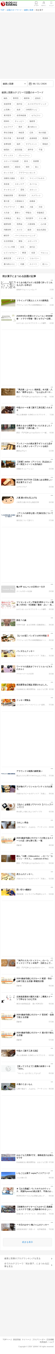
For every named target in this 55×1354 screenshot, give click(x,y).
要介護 (6, 201)
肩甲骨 (30, 150)
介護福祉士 (19, 201)
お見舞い (7, 110)
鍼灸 (5, 98)
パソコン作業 (9, 247)
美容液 (6, 184)
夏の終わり (32, 127)
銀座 (29, 230)
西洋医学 (22, 195)
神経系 (21, 133)
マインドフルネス (37, 178)
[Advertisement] (27, 47)
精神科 (6, 121)
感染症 (17, 167)
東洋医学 (7, 115)
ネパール (33, 184)
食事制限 (7, 144)
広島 (31, 133)
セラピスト (36, 115)
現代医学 (29, 218)
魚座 (18, 110)
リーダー (36, 5)
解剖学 (6, 235)
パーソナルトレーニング (25, 235)
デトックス (8, 155)
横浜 (22, 207)
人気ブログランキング (9, 4)
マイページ (26, 1339)
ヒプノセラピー (10, 253)
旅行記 (32, 247)
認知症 (38, 98)
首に (37, 167)
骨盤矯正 (40, 213)
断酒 (24, 253)
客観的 (45, 144)
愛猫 (20, 241)
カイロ (19, 230)
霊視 (22, 190)
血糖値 (32, 201)
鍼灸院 (6, 167)
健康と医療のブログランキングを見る (22, 1258)
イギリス (20, 258)
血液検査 (33, 138)
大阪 (31, 207)
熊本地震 (20, 138)
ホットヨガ (8, 173)
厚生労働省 (8, 133)
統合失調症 (41, 230)
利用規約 (43, 1342)
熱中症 (19, 104)
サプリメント (31, 144)
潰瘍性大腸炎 (9, 178)
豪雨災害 (7, 258)
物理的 (6, 150)
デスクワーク (9, 207)
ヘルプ (51, 1342)
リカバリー (34, 258)
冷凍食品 (7, 218)
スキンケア (19, 184)
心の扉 (43, 224)
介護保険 (31, 224)
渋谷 (40, 207)
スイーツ (33, 264)
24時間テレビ (31, 110)
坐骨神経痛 (21, 115)
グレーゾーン (24, 155)
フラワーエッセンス (27, 173)
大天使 (6, 213)
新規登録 (17, 1339)
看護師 (45, 138)
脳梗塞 (32, 121)
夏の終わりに (9, 264)
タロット (33, 190)
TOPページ (7, 1339)
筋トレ (45, 264)
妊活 (22, 247)
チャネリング (9, 190)
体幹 (28, 167)
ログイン (43, 5)
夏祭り (17, 213)
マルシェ (44, 253)
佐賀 (33, 253)
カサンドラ (32, 241)
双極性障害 (8, 195)
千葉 (40, 150)
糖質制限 (7, 224)
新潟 (26, 161)
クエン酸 (42, 218)
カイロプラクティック (37, 104)
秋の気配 (42, 133)
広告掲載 (50, 1339)
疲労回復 (18, 150)
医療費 (36, 161)
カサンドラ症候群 (11, 161)
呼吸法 (28, 213)
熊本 (20, 127)
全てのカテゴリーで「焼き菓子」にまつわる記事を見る (26, 1264)
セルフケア (8, 127)
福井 (18, 144)
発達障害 (7, 104)
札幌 (22, 264)
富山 (18, 218)
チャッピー (19, 121)
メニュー (51, 5)
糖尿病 (27, 98)
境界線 (19, 224)
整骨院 (16, 98)
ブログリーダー (38, 1339)
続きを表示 (27, 1242)
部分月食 (7, 138)
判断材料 (7, 230)
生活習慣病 (8, 241)
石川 (22, 178)
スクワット (36, 195)
